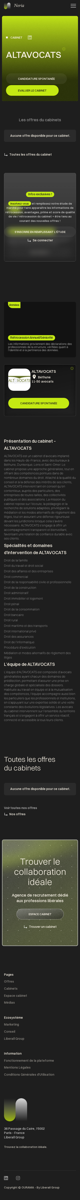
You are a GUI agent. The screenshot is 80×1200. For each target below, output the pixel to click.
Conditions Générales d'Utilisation (29, 1075)
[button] (72, 5)
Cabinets (11, 989)
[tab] (14, 305)
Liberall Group (14, 1039)
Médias (9, 1003)
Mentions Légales (17, 1067)
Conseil (9, 1032)
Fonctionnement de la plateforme (29, 1061)
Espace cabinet (15, 996)
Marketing (11, 1024)
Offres (9, 981)
